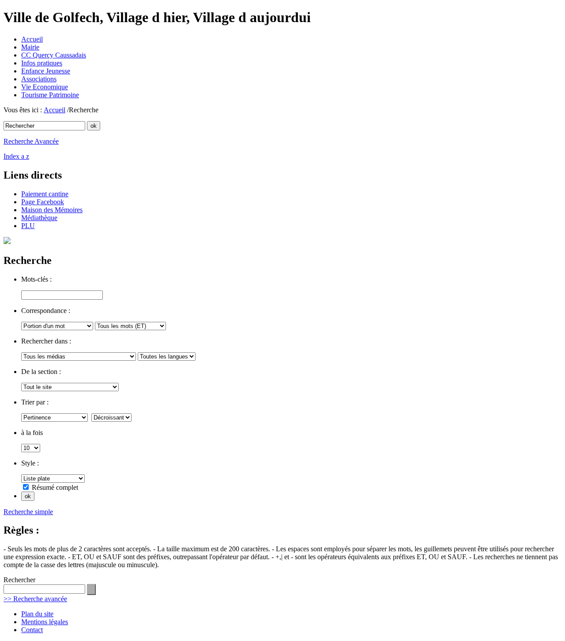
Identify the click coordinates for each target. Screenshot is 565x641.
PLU (28, 225)
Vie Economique (44, 87)
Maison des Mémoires (52, 210)
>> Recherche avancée (35, 599)
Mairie (30, 47)
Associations (38, 79)
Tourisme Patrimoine (50, 95)
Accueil (32, 39)
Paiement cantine (44, 194)
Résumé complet (55, 487)
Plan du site (37, 614)
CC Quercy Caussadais (53, 55)
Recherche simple (28, 511)
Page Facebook (42, 202)
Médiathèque (39, 217)
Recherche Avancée (31, 141)
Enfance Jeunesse (45, 71)
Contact (32, 629)
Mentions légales (44, 622)
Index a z (16, 156)
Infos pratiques (41, 63)
